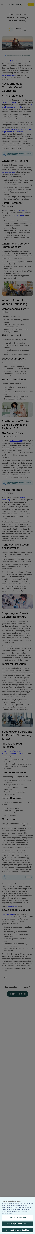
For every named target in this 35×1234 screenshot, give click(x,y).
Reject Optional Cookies (17, 1224)
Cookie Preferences (17, 1217)
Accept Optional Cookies (17, 1230)
